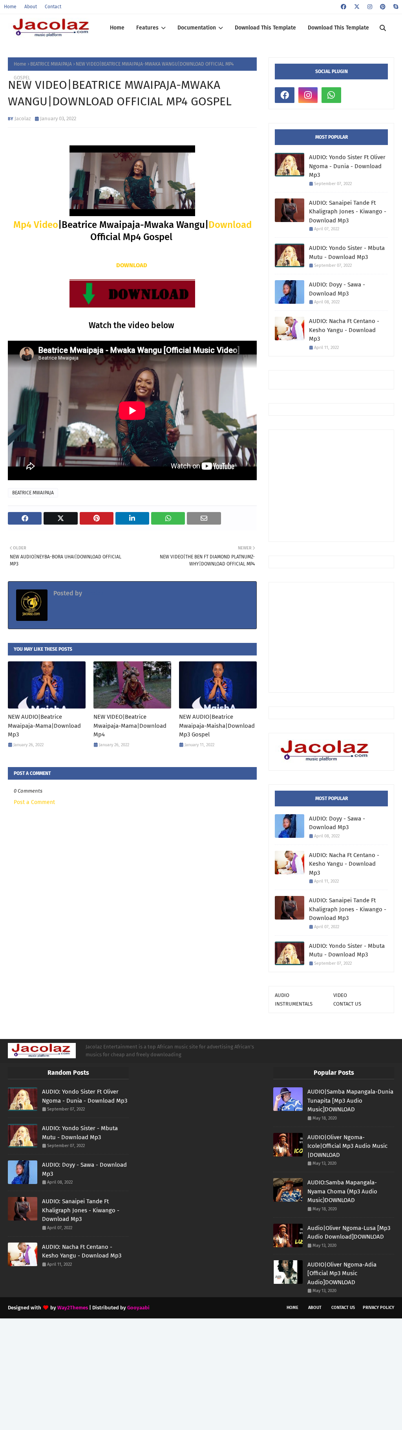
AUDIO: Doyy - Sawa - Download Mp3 (337, 289)
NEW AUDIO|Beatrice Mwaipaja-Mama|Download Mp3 (44, 725)
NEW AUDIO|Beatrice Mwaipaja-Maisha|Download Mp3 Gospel (217, 725)
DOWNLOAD (131, 265)
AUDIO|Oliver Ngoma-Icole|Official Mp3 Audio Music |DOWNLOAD (347, 1146)
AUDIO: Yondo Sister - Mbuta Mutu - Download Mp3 (347, 252)
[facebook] (343, 7)
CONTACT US (347, 1004)
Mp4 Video (35, 224)
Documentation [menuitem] (196, 27)
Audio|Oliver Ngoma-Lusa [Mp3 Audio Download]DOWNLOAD (348, 1232)
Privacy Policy (378, 1307)
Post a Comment (34, 802)
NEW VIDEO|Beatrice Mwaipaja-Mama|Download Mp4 (129, 725)
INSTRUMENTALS (293, 1004)
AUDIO (282, 995)
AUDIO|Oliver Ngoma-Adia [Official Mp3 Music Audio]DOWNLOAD (341, 1273)
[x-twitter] (357, 7)
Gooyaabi (138, 1308)
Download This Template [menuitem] (265, 27)
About (30, 6)
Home (10, 6)
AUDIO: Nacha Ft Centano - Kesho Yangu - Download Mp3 (344, 330)
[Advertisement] (338, 485)
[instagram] (369, 7)
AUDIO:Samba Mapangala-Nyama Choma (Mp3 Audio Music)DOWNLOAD (342, 1191)
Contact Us (343, 1307)
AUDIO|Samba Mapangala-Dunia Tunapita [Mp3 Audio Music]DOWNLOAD (350, 1100)
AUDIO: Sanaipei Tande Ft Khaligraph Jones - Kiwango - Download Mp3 (347, 211)
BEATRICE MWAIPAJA (51, 64)
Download (230, 224)
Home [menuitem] (117, 27)
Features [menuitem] (147, 27)
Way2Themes (72, 1308)
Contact (53, 6)
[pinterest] (382, 7)
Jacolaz (23, 118)
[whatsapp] (331, 95)
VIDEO (340, 995)
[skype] (394, 7)
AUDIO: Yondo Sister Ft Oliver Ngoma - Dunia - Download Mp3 (347, 166)
